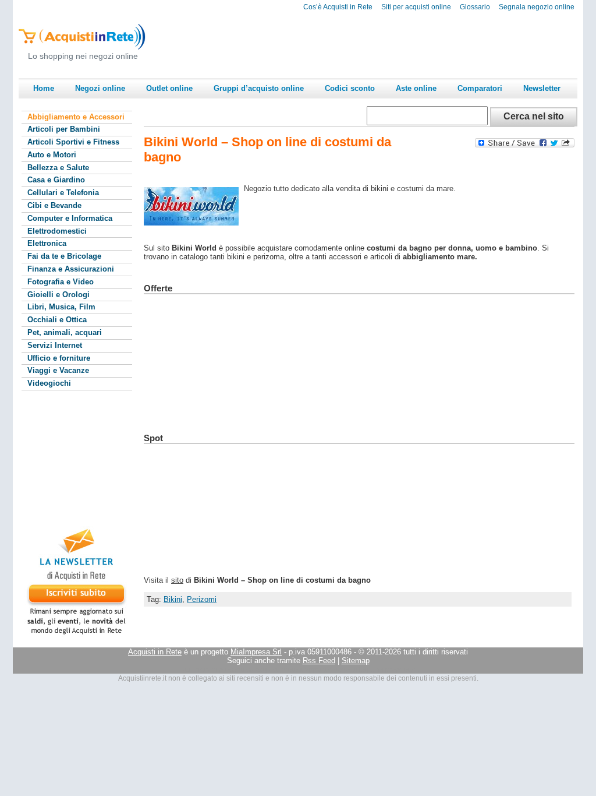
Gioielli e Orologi (58, 294)
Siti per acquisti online (416, 7)
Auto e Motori (51, 154)
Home (43, 88)
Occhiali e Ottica (57, 319)
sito (177, 580)
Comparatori (479, 88)
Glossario (475, 7)
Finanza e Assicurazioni (70, 269)
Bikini (173, 599)
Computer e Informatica (69, 218)
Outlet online (169, 88)
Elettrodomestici (57, 231)
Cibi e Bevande (54, 205)
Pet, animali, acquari (64, 332)
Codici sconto (350, 88)
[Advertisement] (365, 44)
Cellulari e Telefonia (63, 192)
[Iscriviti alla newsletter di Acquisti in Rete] (71, 634)
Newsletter (541, 88)
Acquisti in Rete (155, 651)
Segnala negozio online (536, 7)
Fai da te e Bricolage (64, 256)
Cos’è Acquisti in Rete (337, 7)
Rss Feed (319, 660)
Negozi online (100, 88)
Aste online (416, 88)
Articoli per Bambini (63, 129)
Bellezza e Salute (58, 167)
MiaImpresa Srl (256, 651)
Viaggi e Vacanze (58, 370)
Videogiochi (49, 383)
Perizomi (202, 599)
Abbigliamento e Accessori (76, 116)
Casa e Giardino (56, 179)
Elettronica (46, 243)
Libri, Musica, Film (61, 306)
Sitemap (356, 660)
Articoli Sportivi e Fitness (73, 142)
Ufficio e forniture (58, 358)
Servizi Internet (54, 345)
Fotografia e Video (60, 281)
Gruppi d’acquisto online (259, 88)
